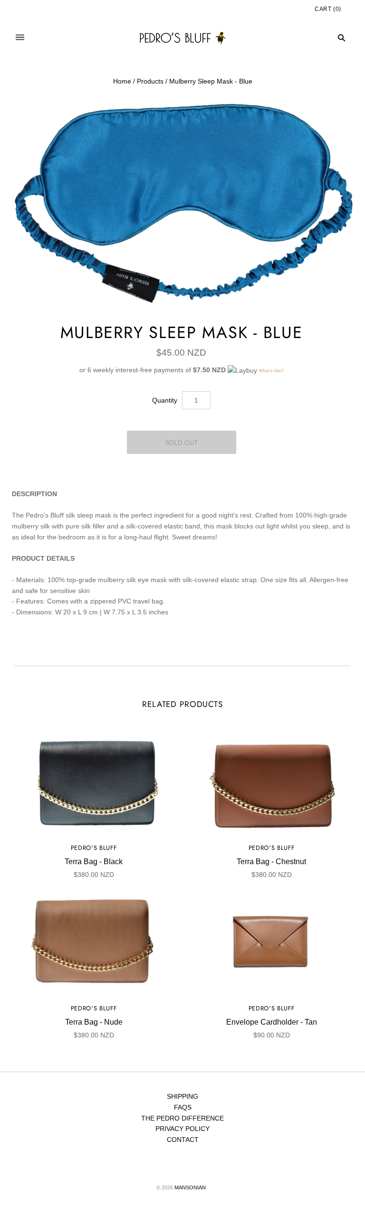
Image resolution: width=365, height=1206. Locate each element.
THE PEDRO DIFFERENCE (182, 1118)
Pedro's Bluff (271, 1008)
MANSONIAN (190, 1187)
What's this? (271, 370)
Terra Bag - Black (94, 861)
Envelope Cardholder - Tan (271, 1022)
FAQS (183, 1107)
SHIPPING (182, 1096)
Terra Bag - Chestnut (271, 861)
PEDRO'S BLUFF (93, 847)
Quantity (164, 400)
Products (150, 81)
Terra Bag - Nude (94, 1022)
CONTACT (183, 1139)
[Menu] (20, 38)
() (328, 9)
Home (122, 81)
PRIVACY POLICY (182, 1128)
